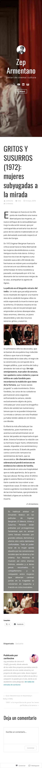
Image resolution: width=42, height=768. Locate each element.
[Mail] (27, 84)
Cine (19, 201)
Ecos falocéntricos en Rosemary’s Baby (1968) (17, 697)
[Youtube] (18, 84)
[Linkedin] (23, 84)
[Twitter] (14, 84)
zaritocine (9, 201)
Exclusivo (19, 643)
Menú (22, 91)
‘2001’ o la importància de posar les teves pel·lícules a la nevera (21, 703)
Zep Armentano (21, 66)
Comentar (30, 748)
